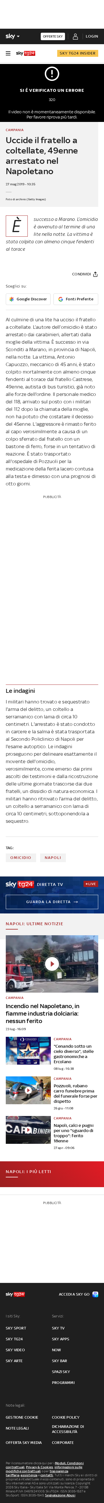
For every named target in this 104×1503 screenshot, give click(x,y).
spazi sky (61, 1372)
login (92, 36)
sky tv (58, 1328)
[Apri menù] (8, 53)
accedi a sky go (74, 1294)
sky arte (14, 1361)
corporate (63, 1442)
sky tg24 (14, 1339)
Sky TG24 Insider (78, 53)
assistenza (29, 1475)
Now (56, 1350)
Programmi (63, 1382)
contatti (46, 1475)
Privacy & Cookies (39, 1467)
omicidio (20, 857)
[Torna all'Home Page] (25, 53)
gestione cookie (22, 1417)
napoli (53, 857)
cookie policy (66, 1417)
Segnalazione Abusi (60, 1495)
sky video (15, 1350)
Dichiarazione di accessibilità (68, 1429)
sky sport (16, 1328)
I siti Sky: (13, 1316)
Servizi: (58, 1316)
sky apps (61, 1339)
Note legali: (15, 1405)
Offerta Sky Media (24, 1442)
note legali (17, 1428)
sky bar (59, 1361)
